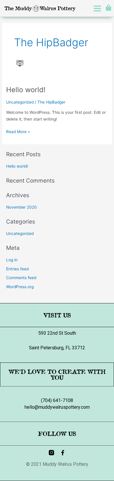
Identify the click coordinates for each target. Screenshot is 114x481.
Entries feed (17, 269)
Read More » (18, 131)
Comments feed (21, 277)
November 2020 (21, 207)
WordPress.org (20, 286)
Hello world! (26, 89)
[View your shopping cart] (107, 8)
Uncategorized (20, 102)
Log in (12, 259)
